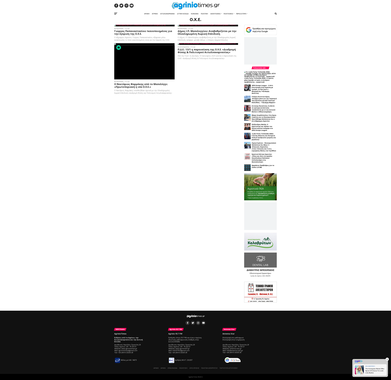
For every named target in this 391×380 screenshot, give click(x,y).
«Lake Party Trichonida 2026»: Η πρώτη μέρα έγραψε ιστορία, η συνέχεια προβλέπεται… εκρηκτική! (258, 80)
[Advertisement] (260, 50)
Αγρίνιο (155, 14)
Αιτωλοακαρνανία (167, 14)
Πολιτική (204, 14)
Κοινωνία (194, 14)
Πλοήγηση (183, 368)
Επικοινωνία (172, 368)
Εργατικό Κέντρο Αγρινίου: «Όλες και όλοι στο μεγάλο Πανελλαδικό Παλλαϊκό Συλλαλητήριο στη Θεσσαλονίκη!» (262, 158)
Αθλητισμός (215, 14)
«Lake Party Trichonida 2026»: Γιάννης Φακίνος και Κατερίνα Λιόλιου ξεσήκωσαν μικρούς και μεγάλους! (264, 136)
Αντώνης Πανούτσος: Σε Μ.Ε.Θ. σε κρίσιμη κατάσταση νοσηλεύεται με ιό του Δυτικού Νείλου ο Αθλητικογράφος (263, 109)
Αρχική (146, 14)
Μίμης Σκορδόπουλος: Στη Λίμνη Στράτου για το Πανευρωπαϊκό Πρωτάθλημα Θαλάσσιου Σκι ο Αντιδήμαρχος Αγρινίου (264, 118)
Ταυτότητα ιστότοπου (228, 368)
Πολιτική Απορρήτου (209, 368)
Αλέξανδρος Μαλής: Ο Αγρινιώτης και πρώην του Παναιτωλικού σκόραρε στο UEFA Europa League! (262, 127)
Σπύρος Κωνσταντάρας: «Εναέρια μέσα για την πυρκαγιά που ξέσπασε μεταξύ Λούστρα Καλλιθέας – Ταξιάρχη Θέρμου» (264, 99)
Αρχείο (163, 368)
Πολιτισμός (228, 14)
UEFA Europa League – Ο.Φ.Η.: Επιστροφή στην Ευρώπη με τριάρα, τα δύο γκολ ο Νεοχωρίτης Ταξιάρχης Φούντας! (262, 89)
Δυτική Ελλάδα (183, 14)
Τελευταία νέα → (260, 68)
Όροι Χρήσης (194, 368)
